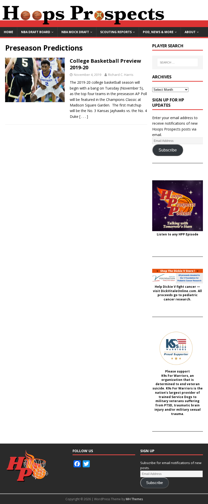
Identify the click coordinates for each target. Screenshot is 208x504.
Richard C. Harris (120, 74)
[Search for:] (177, 62)
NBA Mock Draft (75, 32)
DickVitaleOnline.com (178, 291)
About (190, 32)
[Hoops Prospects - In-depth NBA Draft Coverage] (104, 24)
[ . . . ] (83, 116)
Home (8, 32)
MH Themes (134, 499)
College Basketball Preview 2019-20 (105, 64)
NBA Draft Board (35, 32)
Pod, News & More (158, 32)
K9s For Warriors (174, 376)
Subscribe (168, 150)
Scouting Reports (116, 32)
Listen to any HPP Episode (177, 234)
